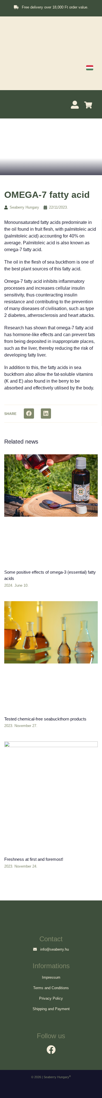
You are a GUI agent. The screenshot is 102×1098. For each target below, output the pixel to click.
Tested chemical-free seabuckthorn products (45, 719)
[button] (12, 104)
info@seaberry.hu (53, 949)
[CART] (89, 105)
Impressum (51, 977)
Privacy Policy (51, 998)
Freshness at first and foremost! (33, 859)
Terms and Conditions (51, 988)
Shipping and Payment (51, 1009)
